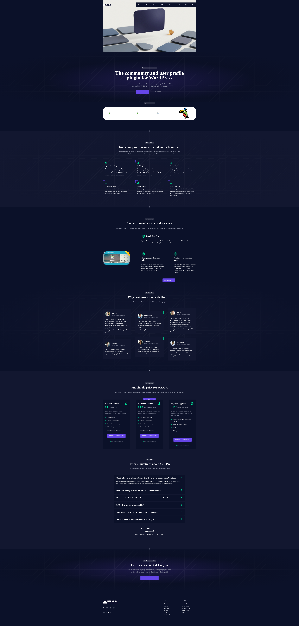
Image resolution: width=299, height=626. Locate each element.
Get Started (167, 614)
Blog (180, 4)
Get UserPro (169, 280)
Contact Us (184, 604)
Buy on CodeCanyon (116, 435)
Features (155, 4)
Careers (183, 612)
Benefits (166, 604)
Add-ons (163, 4)
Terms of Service (186, 608)
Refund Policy (185, 610)
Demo (147, 4)
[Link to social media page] (103, 608)
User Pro (109, 612)
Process (166, 606)
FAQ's (165, 612)
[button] (149, 477)
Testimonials (167, 608)
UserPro (140, 4)
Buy (193, 4)
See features (143, 92)
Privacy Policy (185, 606)
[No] (297, 623)
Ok (187, 623)
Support (171, 4)
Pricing (187, 4)
